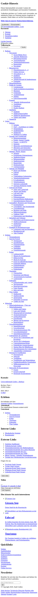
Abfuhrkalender (6, 564)
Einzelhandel (18, 318)
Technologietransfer (20, 315)
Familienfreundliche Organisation (25, 362)
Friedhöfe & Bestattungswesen (19, 227)
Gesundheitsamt (19, 208)
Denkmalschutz (19, 165)
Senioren (16, 144)
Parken (16, 174)
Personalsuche (18, 354)
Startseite (4, 403)
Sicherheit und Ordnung (17, 218)
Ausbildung (17, 104)
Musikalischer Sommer (12, 433)
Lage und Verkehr (20, 311)
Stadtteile (17, 112)
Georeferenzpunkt (20, 250)
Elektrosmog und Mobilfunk (23, 216)
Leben (7, 121)
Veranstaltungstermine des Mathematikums (19, 448)
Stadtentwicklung (19, 157)
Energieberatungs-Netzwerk (23, 201)
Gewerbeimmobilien (16, 324)
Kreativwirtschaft (19, 372)
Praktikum (17, 106)
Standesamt (17, 77)
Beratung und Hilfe (20, 210)
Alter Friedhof (18, 233)
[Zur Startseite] (12, 27)
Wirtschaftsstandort (15, 307)
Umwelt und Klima (15, 187)
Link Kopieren (6, 490)
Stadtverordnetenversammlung (24, 89)
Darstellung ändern (11, 36)
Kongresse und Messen (21, 275)
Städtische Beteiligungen (22, 115)
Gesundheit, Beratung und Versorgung (22, 203)
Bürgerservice (14, 68)
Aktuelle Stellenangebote (22, 102)
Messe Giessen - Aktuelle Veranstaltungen (19, 455)
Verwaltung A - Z (19, 74)
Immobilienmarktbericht (21, 334)
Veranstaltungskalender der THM (16, 453)
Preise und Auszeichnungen (23, 150)
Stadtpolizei (17, 224)
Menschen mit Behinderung (23, 146)
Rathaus (7, 51)
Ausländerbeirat (19, 95)
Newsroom (13, 53)
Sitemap (7, 32)
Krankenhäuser (19, 205)
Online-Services (19, 72)
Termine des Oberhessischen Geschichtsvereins (21, 457)
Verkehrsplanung (19, 182)
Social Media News (20, 55)
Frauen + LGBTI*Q (20, 142)
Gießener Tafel (18, 214)
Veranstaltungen (14, 237)
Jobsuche (17, 356)
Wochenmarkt (18, 284)
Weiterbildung (18, 129)
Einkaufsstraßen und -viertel (23, 282)
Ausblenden (5, 24)
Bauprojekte (18, 64)
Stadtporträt (17, 294)
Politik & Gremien (15, 85)
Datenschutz (25, 592)
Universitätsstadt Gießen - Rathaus (12, 382)
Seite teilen (5, 476)
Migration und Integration (22, 148)
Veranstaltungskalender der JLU (15, 451)
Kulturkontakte (19, 267)
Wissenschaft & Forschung (22, 313)
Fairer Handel (18, 288)
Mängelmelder (5, 553)
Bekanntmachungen (20, 58)
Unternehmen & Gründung (18, 336)
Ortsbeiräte (17, 93)
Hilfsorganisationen (20, 212)
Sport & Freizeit (14, 239)
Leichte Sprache (6, 41)
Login (14, 594)
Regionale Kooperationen (22, 373)
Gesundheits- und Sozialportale (24, 206)
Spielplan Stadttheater (12, 444)
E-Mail (3, 393)
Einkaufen (12, 280)
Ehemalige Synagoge (21, 299)
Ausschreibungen (19, 60)
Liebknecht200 (19, 254)
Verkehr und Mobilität (16, 169)
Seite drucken (5, 590)
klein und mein (18, 290)
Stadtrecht (12, 119)
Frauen (16, 370)
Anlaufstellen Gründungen (22, 351)
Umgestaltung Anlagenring (22, 176)
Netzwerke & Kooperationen (19, 368)
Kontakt (7, 34)
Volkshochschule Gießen (13, 446)
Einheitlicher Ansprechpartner (23, 345)
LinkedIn (13, 486)
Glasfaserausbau (19, 167)
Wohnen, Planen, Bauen (17, 151)
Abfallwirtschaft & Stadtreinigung (25, 79)
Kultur (11, 252)
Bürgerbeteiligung (15, 83)
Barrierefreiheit (16, 592)
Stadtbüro (17, 76)
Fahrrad (16, 172)
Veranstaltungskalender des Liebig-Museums (20, 450)
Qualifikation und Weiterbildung (24, 360)
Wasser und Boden (20, 191)
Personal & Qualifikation (17, 353)
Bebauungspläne (19, 159)
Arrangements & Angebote (22, 277)
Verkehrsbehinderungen (21, 62)
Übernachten (18, 273)
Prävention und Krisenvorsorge (24, 220)
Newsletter (17, 66)
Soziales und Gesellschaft (17, 136)
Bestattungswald (19, 231)
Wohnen (16, 153)
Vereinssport (18, 241)
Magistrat (17, 91)
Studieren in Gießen (20, 134)
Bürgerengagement (20, 138)
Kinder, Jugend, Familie (21, 140)
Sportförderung (19, 243)
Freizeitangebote (19, 244)
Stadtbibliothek (19, 131)
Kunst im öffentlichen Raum (23, 261)
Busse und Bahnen (20, 170)
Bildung (12, 123)
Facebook (4, 486)
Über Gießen (13, 292)
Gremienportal (18, 87)
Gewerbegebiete (19, 328)
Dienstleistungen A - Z (21, 70)
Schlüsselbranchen (20, 317)
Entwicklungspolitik (20, 98)
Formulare (17, 81)
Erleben (7, 235)
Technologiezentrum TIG (22, 330)
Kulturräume (18, 269)
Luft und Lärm (18, 193)
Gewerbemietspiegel (20, 332)
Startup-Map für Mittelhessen (23, 347)
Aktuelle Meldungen (20, 57)
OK (3, 585)
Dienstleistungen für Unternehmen (25, 349)
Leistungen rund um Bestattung (24, 229)
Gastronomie (18, 279)
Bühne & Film (18, 258)
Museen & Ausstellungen (22, 256)
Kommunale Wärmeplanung (23, 155)
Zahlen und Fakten (20, 117)
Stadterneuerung (19, 161)
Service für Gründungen (22, 341)
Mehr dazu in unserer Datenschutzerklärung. (17, 21)
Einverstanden (15, 24)
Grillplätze (17, 246)
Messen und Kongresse (21, 320)
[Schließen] (2, 484)
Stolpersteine (18, 298)
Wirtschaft (8, 303)
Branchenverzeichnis (20, 286)
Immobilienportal (19, 326)
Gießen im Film (19, 301)
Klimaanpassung (19, 197)
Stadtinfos (12, 110)
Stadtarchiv (17, 132)
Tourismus (12, 271)
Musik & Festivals (20, 260)
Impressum (33, 592)
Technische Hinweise (17, 590)
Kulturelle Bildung (20, 263)
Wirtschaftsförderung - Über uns (20, 305)
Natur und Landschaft (21, 189)
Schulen (16, 125)
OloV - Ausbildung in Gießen (23, 127)
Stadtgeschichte (19, 296)
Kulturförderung (19, 265)
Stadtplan (8, 38)
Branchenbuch (18, 322)
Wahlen (16, 96)
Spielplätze (17, 248)
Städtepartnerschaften (21, 113)
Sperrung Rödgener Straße (22, 186)
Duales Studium (19, 108)
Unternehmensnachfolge (22, 343)
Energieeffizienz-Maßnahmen (23, 199)
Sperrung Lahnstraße (20, 184)
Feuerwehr (17, 225)
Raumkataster (9, 435)
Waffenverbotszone (20, 222)
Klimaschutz (18, 195)
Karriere (12, 100)
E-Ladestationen (19, 180)
